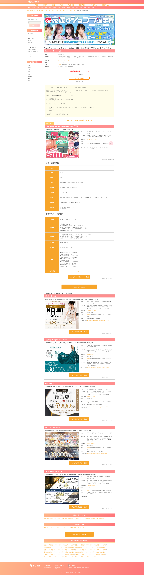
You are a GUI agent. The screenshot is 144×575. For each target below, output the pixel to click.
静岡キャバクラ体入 (69, 546)
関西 (53, 5)
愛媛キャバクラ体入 (59, 556)
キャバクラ (30, 33)
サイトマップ (58, 568)
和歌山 (54, 7)
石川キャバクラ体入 (48, 551)
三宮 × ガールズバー (79, 78)
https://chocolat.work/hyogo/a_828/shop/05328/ (97, 407)
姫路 (29, 74)
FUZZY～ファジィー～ (52, 427)
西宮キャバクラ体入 (90, 518)
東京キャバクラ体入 (48, 544)
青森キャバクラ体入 (101, 549)
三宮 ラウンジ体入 (91, 354)
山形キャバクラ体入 (100, 547)
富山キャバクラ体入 (90, 551)
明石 (29, 81)
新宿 (59, 7)
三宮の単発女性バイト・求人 (63, 527)
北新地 (33, 7)
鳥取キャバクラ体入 (59, 552)
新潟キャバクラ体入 (48, 552)
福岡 (81, 7)
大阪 (29, 7)
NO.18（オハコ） (51, 296)
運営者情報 (57, 567)
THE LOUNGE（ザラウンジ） (55, 471)
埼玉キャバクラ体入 (91, 544)
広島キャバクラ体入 (59, 551)
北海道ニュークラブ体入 (101, 546)
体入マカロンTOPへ (79, 534)
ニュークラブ (31, 38)
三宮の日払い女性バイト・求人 (78, 527)
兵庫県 (60, 64)
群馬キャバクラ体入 (48, 546)
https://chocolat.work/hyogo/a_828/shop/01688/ (71, 271)
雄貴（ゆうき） (50, 383)
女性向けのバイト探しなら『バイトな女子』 (79, 567)
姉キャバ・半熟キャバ (33, 51)
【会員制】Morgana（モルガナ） (56, 340)
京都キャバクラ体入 (90, 547)
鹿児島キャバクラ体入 (80, 556)
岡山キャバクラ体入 (79, 551)
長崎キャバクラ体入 (100, 552)
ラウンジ (30, 45)
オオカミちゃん (51, 126)
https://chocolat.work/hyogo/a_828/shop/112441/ (98, 496)
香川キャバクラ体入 (59, 554)
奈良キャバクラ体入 (69, 549)
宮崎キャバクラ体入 (69, 556)
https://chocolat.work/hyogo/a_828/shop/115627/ (98, 320)
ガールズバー (31, 36)
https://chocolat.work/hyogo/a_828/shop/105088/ (98, 367)
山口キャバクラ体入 (100, 551)
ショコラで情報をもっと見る (79, 277)
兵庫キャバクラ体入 (49, 10)
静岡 (73, 7)
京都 (42, 7)
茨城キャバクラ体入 (101, 544)
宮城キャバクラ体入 (59, 547)
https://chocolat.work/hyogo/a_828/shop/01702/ (97, 453)
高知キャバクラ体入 (100, 554)
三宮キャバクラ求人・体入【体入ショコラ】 (54, 518)
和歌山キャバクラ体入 (91, 549)
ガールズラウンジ (32, 47)
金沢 (89, 7)
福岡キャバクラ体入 (69, 552)
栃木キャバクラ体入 (80, 544)
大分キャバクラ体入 (69, 554)
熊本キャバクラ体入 (48, 556)
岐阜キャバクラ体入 (90, 546)
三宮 (29, 69)
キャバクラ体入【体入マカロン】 (70, 572)
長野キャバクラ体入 (79, 552)
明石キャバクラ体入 (101, 518)
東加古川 (30, 76)
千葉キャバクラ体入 (70, 544)
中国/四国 (82, 5)
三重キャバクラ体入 (79, 546)
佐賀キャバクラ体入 (90, 554)
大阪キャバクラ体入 (48, 547)
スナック (30, 42)
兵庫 (38, 7)
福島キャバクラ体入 (79, 547)
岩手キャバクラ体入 (79, 549)
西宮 (29, 78)
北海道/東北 (93, 5)
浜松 (77, 7)
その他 (29, 56)
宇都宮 (63, 7)
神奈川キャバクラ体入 (59, 544)
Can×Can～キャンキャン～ (54, 51)
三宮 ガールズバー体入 (63, 60)
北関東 (45, 5)
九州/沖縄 (71, 5)
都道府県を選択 (47, 567)
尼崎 (29, 72)
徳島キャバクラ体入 (79, 554)
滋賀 (46, 7)
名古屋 (68, 7)
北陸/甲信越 (105, 5)
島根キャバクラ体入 (90, 552)
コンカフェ (30, 54)
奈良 (50, 7)
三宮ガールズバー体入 (71, 10)
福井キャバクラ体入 (69, 551)
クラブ (29, 40)
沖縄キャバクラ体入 (91, 556)
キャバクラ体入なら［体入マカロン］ (35, 10)
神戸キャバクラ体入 (80, 518)
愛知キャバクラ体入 (59, 546)
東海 (61, 5)
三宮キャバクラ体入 (60, 10)
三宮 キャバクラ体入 (91, 310)
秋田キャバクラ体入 (59, 549)
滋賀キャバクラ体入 (48, 549)
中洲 (85, 7)
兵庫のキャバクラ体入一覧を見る (79, 286)
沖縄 (93, 7)
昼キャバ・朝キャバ (32, 49)
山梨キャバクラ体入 (48, 554)
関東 (36, 5)
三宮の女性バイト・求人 (49, 527)
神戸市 (29, 67)
